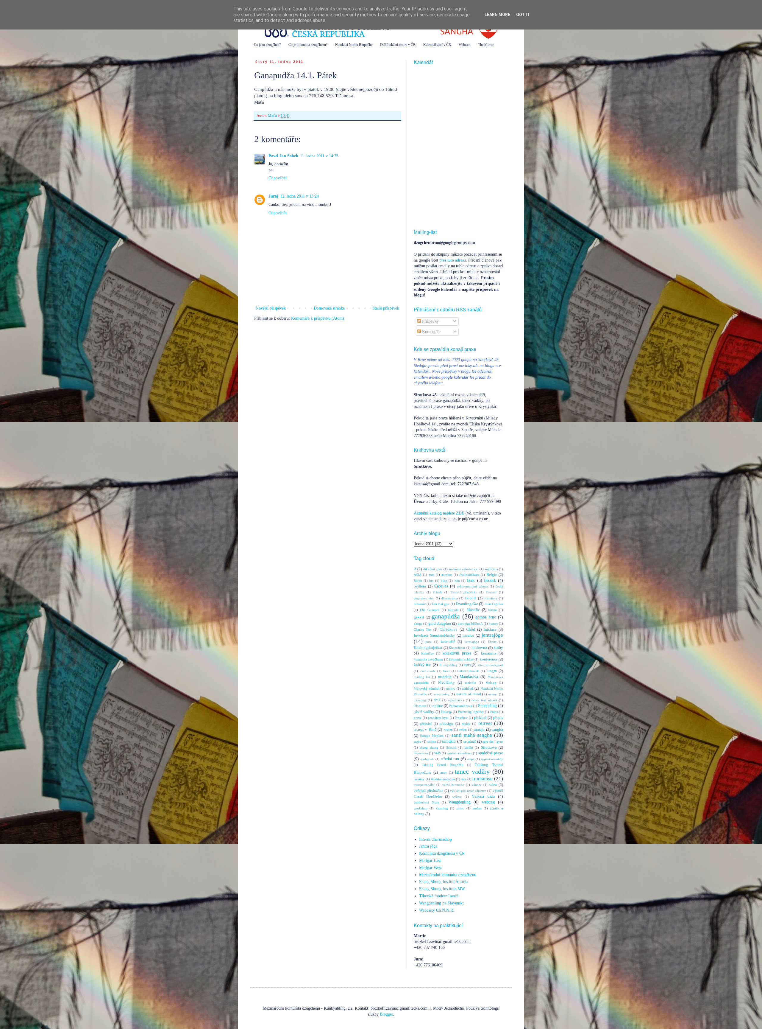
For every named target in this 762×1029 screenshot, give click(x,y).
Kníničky (427, 653)
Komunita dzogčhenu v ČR (442, 853)
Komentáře (431, 331)
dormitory (491, 598)
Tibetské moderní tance (438, 896)
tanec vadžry (472, 771)
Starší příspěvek (385, 308)
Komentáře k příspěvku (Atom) (317, 318)
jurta (428, 641)
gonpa (418, 623)
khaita (492, 641)
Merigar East (430, 860)
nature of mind (468, 694)
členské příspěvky (464, 592)
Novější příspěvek (271, 308)
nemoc (492, 694)
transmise (482, 778)
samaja (479, 730)
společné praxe (490, 753)
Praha (494, 712)
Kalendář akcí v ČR (437, 45)
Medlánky (446, 682)
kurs (467, 665)
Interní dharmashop (435, 839)
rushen (448, 729)
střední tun (450, 759)
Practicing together (471, 712)
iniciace (490, 629)
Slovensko (421, 753)
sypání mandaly (492, 759)
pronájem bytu (438, 717)
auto (432, 574)
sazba (417, 741)
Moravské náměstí (426, 688)
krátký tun (422, 665)
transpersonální (424, 784)
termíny (419, 779)
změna (477, 808)
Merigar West (430, 867)
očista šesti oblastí (484, 700)
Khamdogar (457, 647)
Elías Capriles (494, 604)
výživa (457, 796)
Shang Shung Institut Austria (443, 881)
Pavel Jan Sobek (283, 156)
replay (466, 723)
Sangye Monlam (432, 735)
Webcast (464, 45)
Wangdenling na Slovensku (442, 903)
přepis (498, 718)
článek (437, 592)
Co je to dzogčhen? (267, 45)
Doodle (471, 598)
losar (446, 671)
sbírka (431, 741)
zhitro (460, 808)
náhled (467, 688)
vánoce (477, 784)
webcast (488, 802)
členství (491, 592)
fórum (492, 610)
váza (493, 785)
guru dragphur (439, 623)
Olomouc (420, 706)
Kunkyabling (448, 665)
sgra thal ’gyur (493, 741)
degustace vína (424, 598)
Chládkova (448, 629)
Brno (471, 580)
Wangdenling (460, 802)
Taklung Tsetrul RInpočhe (442, 765)
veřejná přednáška (428, 791)
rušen (463, 729)
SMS (437, 753)
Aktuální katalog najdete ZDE (439, 513)
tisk (463, 779)
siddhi (469, 747)
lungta (491, 671)
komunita (488, 653)
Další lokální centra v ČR (398, 45)
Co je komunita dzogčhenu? (307, 45)
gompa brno (485, 617)
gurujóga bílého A (470, 623)
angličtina (491, 569)
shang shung (429, 747)
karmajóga (471, 641)
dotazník (420, 604)
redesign (446, 724)
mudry (450, 688)
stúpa (470, 759)
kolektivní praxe (456, 653)
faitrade (453, 610)
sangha (497, 730)
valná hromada (453, 784)
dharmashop (449, 598)
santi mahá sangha (472, 735)
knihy (498, 647)
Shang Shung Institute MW (442, 889)
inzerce (468, 635)
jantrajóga (492, 635)
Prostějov (461, 717)
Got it (523, 14)
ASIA (417, 574)
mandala (445, 677)
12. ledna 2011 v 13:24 (299, 196)
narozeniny (441, 694)
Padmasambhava (460, 706)
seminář (469, 741)
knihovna (479, 648)
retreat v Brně (425, 730)
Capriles (441, 586)
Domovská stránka (329, 308)
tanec (443, 772)
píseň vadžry (424, 712)
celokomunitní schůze (472, 586)
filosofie (473, 610)
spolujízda (427, 759)
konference (489, 659)
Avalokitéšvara (469, 574)
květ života (428, 671)
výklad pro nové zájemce (468, 790)
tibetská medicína (443, 779)
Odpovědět (277, 178)
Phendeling (487, 705)
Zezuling (442, 808)
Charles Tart (422, 629)
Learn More (497, 14)
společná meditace (459, 753)
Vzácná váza (483, 796)
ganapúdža (446, 616)
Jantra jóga (428, 846)
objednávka (456, 700)
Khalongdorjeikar (428, 648)
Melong (490, 682)
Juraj (273, 196)
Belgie (491, 575)
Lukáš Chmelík (468, 671)
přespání (426, 723)
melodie (470, 682)
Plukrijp (446, 712)
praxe (417, 717)
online (437, 706)
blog (444, 580)
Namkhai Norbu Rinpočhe (353, 45)
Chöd (470, 629)
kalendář (448, 642)
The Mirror (486, 45)
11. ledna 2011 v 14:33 (319, 156)
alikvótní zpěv (432, 569)
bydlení (420, 586)
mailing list (422, 677)
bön (457, 580)
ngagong (420, 700)
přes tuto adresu (452, 260)
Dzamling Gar (467, 604)
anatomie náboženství (463, 569)
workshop (420, 808)
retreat (485, 723)
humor (493, 623)
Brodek (490, 580)
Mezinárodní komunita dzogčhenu (447, 875)
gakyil (419, 617)
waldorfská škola (426, 802)
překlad (480, 718)
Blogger (386, 1014)
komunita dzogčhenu (428, 659)
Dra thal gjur (441, 604)
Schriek (451, 747)
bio (431, 580)
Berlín (418, 580)
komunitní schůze (461, 659)
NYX (437, 700)
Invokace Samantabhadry (434, 635)
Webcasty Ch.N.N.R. (436, 910)
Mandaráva (469, 676)
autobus (446, 574)
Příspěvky (430, 321)
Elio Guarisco (430, 610)
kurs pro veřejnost (490, 665)
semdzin (449, 741)
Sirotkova (489, 747)
